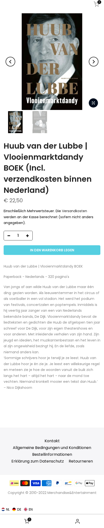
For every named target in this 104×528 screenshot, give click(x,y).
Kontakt (52, 441)
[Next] (93, 61)
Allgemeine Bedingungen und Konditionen (52, 447)
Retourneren (81, 461)
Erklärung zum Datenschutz (37, 461)
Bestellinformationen (52, 454)
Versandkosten (74, 211)
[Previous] (10, 61)
